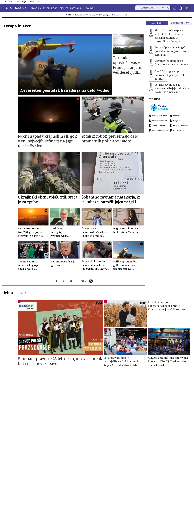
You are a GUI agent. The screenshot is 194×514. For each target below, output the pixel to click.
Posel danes (76, 8)
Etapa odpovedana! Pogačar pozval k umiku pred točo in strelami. (172, 51)
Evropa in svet (50, 8)
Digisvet (64, 8)
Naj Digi (92, 15)
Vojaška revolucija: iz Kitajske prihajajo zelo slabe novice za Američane (172, 88)
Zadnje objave (180, 23)
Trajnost (23, 293)
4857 (83, 281)
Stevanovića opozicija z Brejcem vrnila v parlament (171, 62)
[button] (6, 8)
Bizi (18, 2)
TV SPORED (9, 2)
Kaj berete (157, 23)
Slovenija (36, 8)
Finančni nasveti (120, 15)
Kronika (89, 8)
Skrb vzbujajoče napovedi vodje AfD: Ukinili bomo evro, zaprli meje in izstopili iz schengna (170, 36)
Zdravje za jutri (104, 15)
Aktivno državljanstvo (76, 15)
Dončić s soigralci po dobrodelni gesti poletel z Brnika (170, 75)
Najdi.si (25, 2)
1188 (39, 2)
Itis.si (32, 2)
